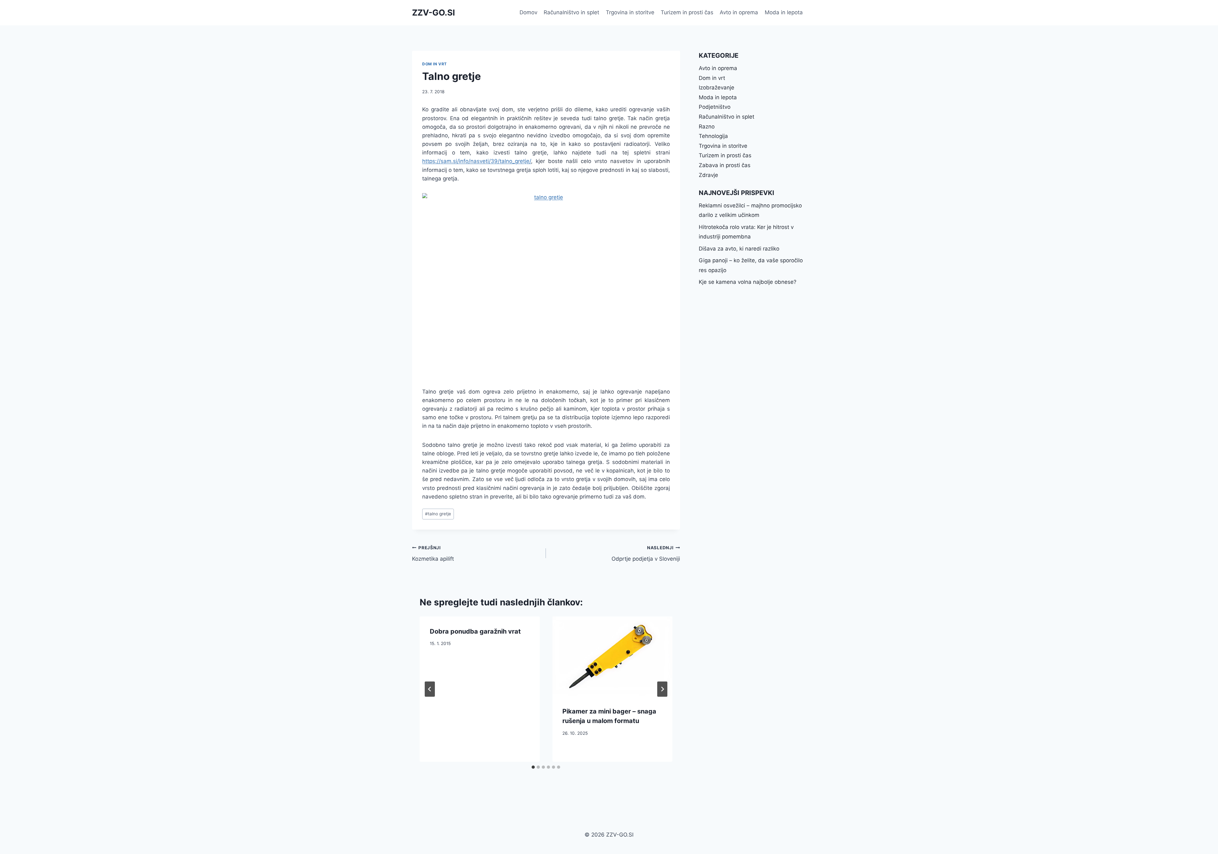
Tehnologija (713, 136)
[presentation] (612, 656)
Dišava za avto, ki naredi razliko (739, 248)
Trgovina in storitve (630, 12)
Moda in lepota (784, 12)
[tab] (533, 767)
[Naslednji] (662, 689)
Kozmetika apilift (433, 553)
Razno (707, 126)
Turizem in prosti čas (687, 12)
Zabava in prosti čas (724, 165)
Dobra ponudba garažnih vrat (475, 631)
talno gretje (438, 513)
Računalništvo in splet (571, 12)
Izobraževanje (716, 87)
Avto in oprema (739, 12)
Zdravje (708, 175)
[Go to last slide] (430, 689)
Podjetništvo (714, 107)
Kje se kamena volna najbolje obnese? (747, 282)
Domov (528, 12)
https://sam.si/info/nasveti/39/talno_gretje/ (476, 161)
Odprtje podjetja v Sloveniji (646, 553)
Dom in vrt (434, 64)
